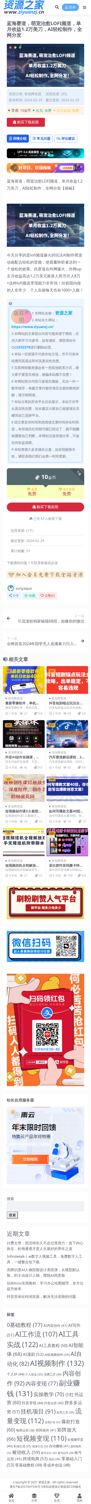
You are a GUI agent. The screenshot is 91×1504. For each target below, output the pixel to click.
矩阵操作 (46, 1430)
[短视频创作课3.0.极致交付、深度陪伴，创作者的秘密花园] (24, 788)
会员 (34, 489)
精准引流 (40, 1446)
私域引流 (22, 1446)
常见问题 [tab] (43, 138)
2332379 (23, 347)
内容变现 (41, 1383)
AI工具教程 (53, 1345)
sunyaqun (24, 588)
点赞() (50, 595)
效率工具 (65, 1412)
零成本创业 (56, 1465)
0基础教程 (24, 1324)
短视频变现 (41, 1438)
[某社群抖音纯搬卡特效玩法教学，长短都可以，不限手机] (67, 842)
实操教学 (48, 1394)
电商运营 (25, 1430)
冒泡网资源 (32, 94)
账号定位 (49, 1453)
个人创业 (34, 1374)
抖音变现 (32, 1402)
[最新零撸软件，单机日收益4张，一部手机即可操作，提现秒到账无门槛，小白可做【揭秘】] (24, 680)
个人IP (15, 1374)
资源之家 (44, 1482)
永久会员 (69, 489)
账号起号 (66, 1453)
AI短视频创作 (57, 1354)
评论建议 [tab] (68, 138)
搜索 (10, 1198)
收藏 (32, 595)
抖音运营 (54, 1403)
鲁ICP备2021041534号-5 (26, 1487)
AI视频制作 (57, 1363)
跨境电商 (35, 1458)
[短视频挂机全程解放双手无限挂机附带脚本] (24, 842)
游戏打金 (52, 1422)
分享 (16, 595)
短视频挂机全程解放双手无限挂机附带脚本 (22, 867)
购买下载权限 (28, 122)
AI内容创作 (55, 1325)
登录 (72, 7)
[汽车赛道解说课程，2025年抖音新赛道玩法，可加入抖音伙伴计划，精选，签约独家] (67, 734)
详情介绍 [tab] (19, 138)
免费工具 (53, 1374)
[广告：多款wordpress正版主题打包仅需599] (45, 576)
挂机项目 (38, 1411)
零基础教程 (28, 1465)
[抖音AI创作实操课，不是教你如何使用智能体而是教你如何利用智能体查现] (24, 734)
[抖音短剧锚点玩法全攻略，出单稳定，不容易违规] (67, 680)
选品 (54, 1459)
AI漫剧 (33, 1354)
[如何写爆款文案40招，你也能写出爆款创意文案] (67, 788)
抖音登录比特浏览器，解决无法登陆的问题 (41, 1296)
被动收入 (26, 1452)
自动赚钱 (59, 1446)
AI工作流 (36, 1334)
